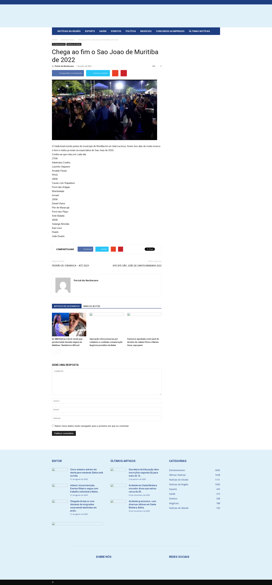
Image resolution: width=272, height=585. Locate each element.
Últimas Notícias (199, 31)
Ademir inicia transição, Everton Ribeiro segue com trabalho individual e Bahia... (84, 488)
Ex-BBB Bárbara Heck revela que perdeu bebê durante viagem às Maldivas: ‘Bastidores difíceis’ (67, 342)
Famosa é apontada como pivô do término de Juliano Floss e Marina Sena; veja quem (143, 342)
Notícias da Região (69, 31)
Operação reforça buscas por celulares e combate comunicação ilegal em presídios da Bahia (106, 342)
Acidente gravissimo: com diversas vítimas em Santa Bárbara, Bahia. (142, 504)
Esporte (90, 31)
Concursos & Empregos (170, 31)
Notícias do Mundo (179, 507)
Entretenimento (59, 44)
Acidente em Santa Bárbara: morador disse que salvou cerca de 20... (143, 488)
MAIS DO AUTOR (91, 306)
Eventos (116, 31)
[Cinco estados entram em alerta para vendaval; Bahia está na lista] (60, 473)
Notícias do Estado (73, 44)
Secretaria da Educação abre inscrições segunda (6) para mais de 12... (144, 472)
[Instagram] (212, 2)
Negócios (146, 31)
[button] (216, 31)
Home (54, 39)
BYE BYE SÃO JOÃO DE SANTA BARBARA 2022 (137, 265)
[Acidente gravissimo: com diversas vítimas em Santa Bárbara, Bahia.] (118, 505)
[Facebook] (207, 2)
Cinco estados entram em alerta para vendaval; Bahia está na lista (86, 472)
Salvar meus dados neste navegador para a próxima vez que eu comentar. (92, 426)
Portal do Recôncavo (64, 66)
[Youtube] (217, 2)
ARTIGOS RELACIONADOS (67, 306)
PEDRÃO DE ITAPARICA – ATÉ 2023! (70, 265)
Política (131, 31)
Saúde (103, 31)
